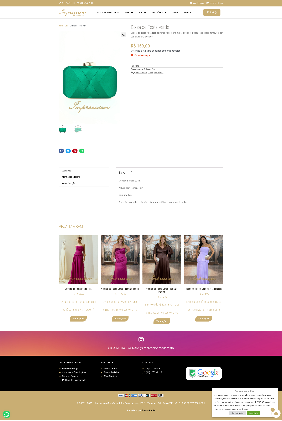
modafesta (158, 72)
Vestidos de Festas (106, 12)
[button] (123, 34)
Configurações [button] (237, 413)
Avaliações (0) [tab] (68, 183)
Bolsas (142, 12)
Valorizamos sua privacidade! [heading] (244, 391)
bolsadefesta (141, 72)
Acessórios (157, 12)
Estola (187, 12)
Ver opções (78, 318)
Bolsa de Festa (150, 69)
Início (61, 26)
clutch (150, 72)
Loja (66, 26)
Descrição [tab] (66, 170)
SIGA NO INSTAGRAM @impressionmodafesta (141, 348)
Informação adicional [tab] (71, 176)
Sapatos (129, 12)
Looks (175, 12)
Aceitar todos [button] (253, 413)
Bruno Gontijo (149, 410)
